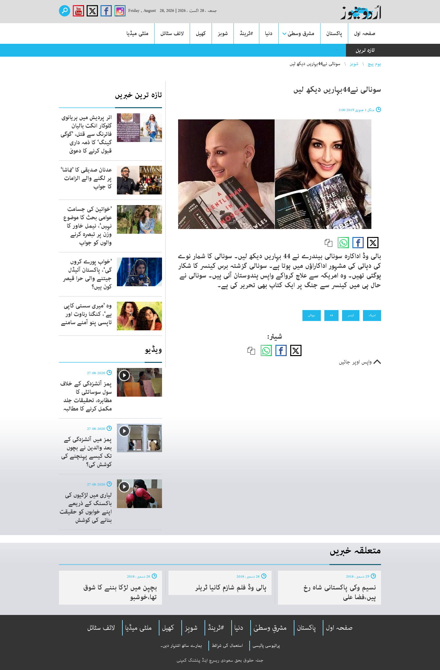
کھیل (201, 33)
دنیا (269, 33)
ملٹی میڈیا (137, 33)
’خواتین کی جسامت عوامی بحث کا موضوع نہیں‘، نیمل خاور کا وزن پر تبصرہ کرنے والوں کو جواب (87, 226)
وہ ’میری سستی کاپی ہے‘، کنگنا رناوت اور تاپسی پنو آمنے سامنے (86, 314)
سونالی (311, 315)
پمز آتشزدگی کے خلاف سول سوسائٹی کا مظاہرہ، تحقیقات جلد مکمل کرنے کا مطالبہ (86, 396)
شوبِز (191, 628)
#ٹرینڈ (246, 33)
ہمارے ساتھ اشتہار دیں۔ (181, 645)
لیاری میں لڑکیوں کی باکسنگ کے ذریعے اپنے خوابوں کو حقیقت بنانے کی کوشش (86, 508)
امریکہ (372, 315)
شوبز (223, 33)
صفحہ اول (364, 33)
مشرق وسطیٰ (301, 33)
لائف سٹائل (172, 33)
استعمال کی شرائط (227, 645)
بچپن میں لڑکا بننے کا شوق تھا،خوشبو (120, 592)
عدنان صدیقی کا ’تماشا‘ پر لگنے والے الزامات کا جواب (86, 178)
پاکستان (334, 33)
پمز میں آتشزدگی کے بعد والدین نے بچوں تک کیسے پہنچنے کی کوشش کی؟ (86, 452)
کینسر (351, 315)
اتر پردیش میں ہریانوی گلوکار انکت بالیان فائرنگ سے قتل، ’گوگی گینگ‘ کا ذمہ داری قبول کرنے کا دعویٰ (86, 134)
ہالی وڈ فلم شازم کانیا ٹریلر (230, 587)
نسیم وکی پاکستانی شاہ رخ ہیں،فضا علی (339, 592)
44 (331, 315)
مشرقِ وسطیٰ (270, 628)
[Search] (64, 10)
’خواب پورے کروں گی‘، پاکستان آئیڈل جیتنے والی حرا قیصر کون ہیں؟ (87, 274)
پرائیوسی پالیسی (266, 645)
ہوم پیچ (374, 63)
